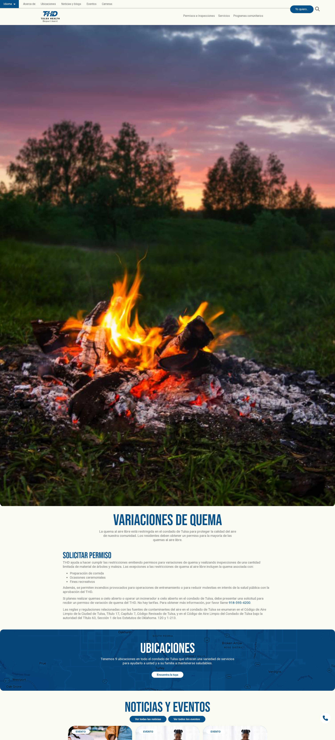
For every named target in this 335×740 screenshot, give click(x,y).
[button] (317, 9)
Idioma (7, 4)
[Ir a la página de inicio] (50, 16)
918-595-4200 (239, 603)
